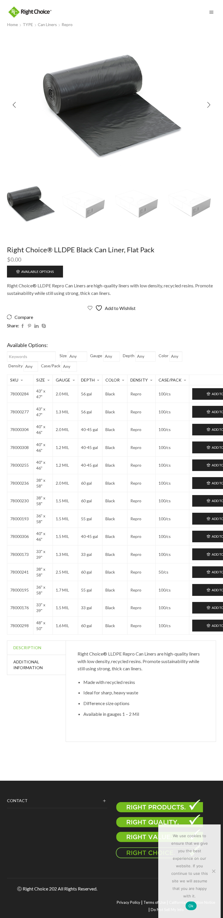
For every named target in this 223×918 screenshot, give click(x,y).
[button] (14, 105)
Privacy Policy (128, 902)
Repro (67, 24)
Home (12, 24)
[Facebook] (22, 326)
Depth (128, 355)
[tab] (27, 648)
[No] (213, 871)
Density (15, 365)
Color (163, 355)
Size (63, 355)
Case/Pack (50, 365)
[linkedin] (36, 326)
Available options (37, 271)
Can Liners (47, 24)
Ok (191, 906)
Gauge (96, 355)
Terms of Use (154, 902)
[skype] (43, 326)
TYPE (28, 24)
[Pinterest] (29, 326)
